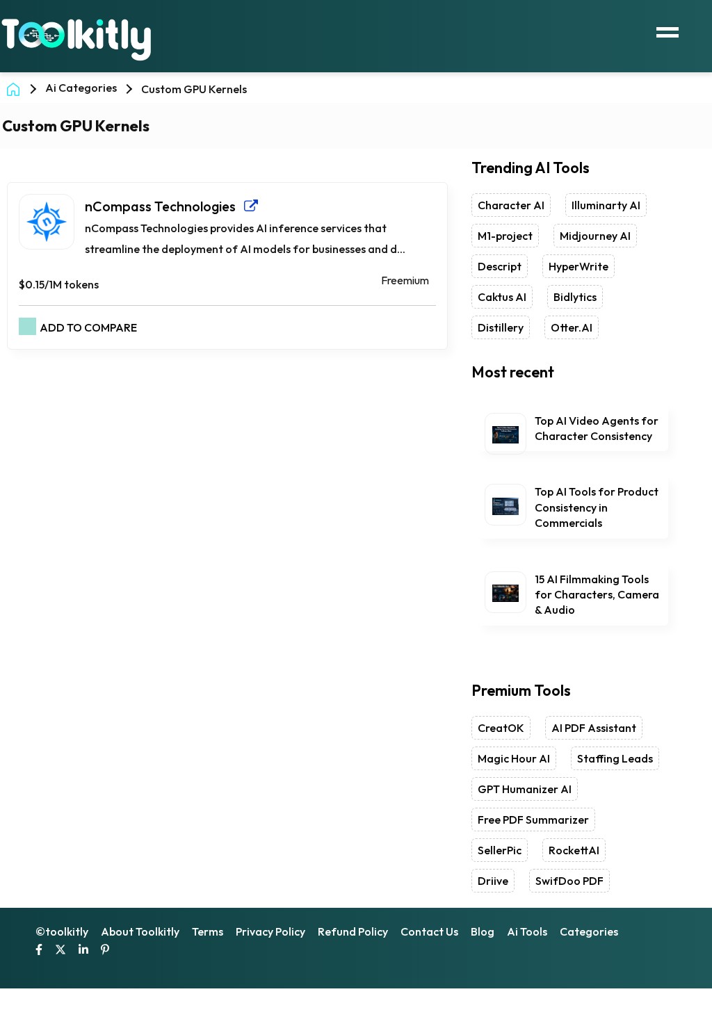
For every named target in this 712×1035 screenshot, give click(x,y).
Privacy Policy (270, 931)
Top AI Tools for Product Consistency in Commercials (596, 507)
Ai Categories (81, 88)
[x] (60, 951)
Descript (499, 266)
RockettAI (574, 850)
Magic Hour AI (514, 758)
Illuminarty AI (606, 205)
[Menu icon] (667, 31)
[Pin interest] (105, 951)
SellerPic (499, 850)
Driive (493, 881)
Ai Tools (527, 931)
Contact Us (429, 931)
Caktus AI (502, 297)
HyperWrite (578, 266)
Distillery (501, 327)
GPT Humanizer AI (525, 789)
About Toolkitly (140, 931)
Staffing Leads (615, 758)
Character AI (511, 205)
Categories (589, 931)
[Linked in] (83, 951)
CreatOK (501, 728)
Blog (482, 931)
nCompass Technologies (164, 206)
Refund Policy (353, 931)
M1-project (505, 236)
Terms (207, 931)
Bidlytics (575, 297)
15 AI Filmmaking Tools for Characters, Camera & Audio (597, 594)
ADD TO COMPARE (88, 327)
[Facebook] (38, 951)
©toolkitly (61, 931)
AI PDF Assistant (593, 728)
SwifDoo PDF (569, 881)
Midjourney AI (595, 236)
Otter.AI (571, 327)
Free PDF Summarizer (533, 819)
